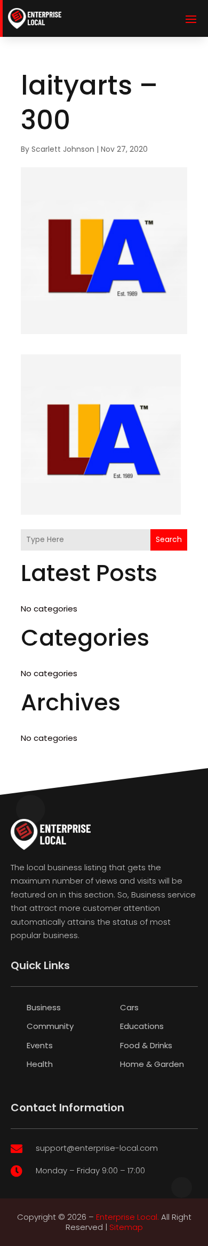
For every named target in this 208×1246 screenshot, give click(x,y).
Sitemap (126, 1227)
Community (50, 1026)
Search (169, 539)
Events (40, 1045)
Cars (129, 1007)
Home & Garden (152, 1064)
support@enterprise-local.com (97, 1148)
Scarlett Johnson (62, 149)
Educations (142, 1026)
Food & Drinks (146, 1045)
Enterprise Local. (127, 1216)
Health (40, 1064)
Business (44, 1007)
